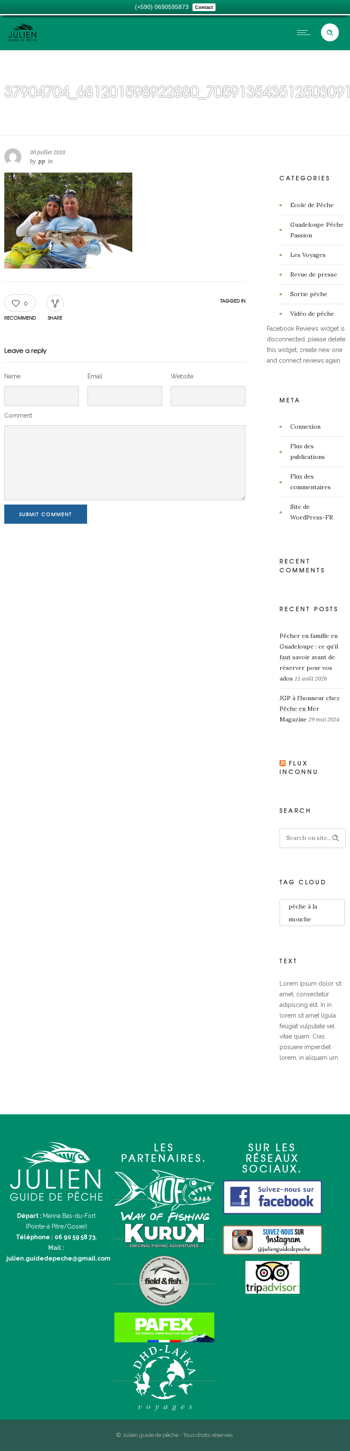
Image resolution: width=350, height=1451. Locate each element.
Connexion (305, 426)
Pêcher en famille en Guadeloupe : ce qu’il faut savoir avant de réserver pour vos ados (309, 657)
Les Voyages (308, 255)
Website (182, 376)
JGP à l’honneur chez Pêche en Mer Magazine (310, 708)
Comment (18, 415)
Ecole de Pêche (312, 205)
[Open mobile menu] (305, 32)
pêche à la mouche (303, 913)
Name (12, 376)
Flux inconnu (299, 767)
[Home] (23, 39)
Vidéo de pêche (312, 313)
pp (41, 161)
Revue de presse (313, 274)
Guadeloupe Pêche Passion (317, 230)
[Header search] (330, 33)
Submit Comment (45, 514)
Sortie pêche (308, 294)
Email (95, 376)
